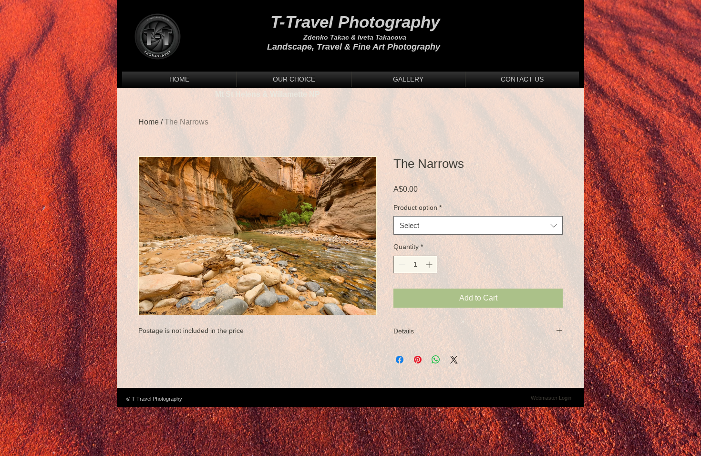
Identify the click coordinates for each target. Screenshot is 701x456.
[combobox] (478, 225)
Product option (417, 207)
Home (148, 122)
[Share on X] (454, 359)
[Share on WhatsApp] (436, 359)
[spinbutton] (415, 264)
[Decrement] (401, 264)
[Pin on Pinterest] (417, 359)
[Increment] (430, 264)
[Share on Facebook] (399, 359)
